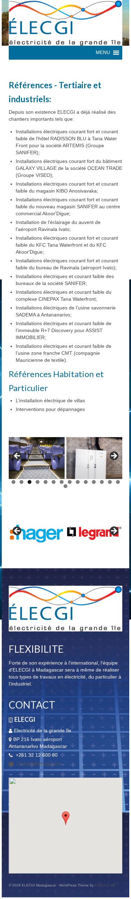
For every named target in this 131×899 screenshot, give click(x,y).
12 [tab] (102, 482)
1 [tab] (13, 482)
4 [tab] (37, 482)
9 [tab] (78, 482)
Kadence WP (105, 885)
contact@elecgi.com (38, 763)
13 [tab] (110, 482)
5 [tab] (46, 482)
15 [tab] (65, 486)
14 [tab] (118, 482)
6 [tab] (54, 482)
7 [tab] (62, 482)
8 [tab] (70, 482)
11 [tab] (94, 482)
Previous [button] (17, 456)
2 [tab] (21, 482)
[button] (65, 818)
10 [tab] (86, 482)
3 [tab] (29, 482)
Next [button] (113, 456)
